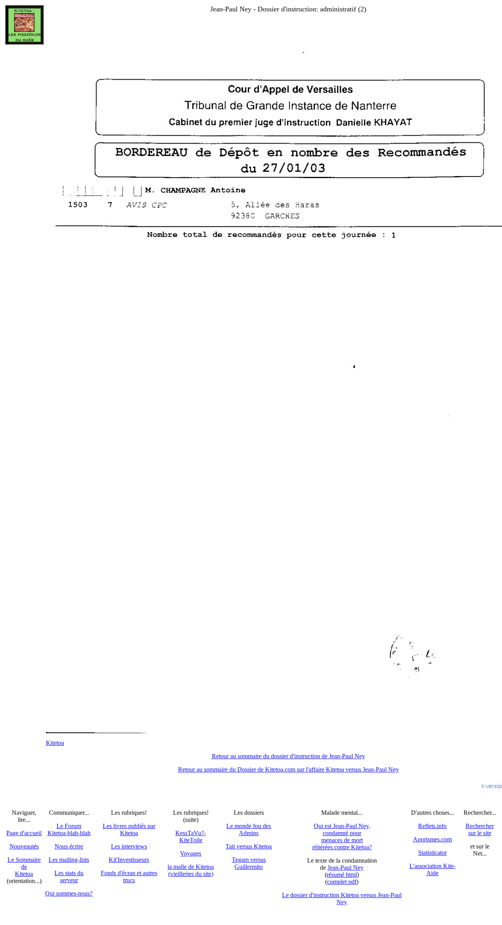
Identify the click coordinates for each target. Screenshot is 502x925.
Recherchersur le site (480, 829)
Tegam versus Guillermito (249, 863)
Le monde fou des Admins (248, 829)
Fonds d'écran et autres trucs (129, 876)
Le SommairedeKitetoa (24, 866)
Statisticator (432, 852)
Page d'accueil (24, 833)
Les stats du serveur (69, 876)
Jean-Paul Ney (345, 867)
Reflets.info (432, 826)
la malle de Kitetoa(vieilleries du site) (190, 870)
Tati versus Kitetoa (249, 846)
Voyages (190, 853)
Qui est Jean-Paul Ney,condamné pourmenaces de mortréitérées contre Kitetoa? (342, 836)
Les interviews (129, 846)
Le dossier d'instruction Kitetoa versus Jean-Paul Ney (342, 898)
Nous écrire (69, 846)
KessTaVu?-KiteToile (190, 836)
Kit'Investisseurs (129, 859)
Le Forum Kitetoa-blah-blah (69, 829)
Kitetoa (55, 742)
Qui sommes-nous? (69, 893)
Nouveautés (24, 846)
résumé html (342, 874)
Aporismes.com (432, 839)
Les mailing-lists (69, 859)
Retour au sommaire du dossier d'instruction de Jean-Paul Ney (288, 756)
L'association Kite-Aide (432, 869)
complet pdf (341, 881)
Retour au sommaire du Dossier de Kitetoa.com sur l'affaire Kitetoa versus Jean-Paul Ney (288, 769)
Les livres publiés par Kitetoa (129, 829)
